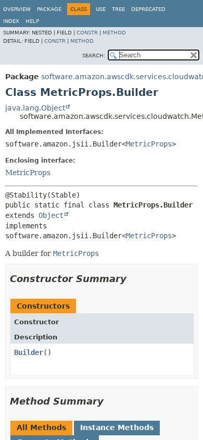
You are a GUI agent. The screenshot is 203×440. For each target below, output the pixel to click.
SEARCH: (93, 55)
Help (32, 21)
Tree (118, 9)
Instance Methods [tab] (117, 427)
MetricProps (149, 144)
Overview (17, 9)
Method (114, 32)
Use (101, 9)
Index (11, 21)
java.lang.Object (35, 108)
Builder (28, 352)
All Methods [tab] (41, 427)
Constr (87, 32)
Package (49, 9)
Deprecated (148, 9)
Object (51, 215)
